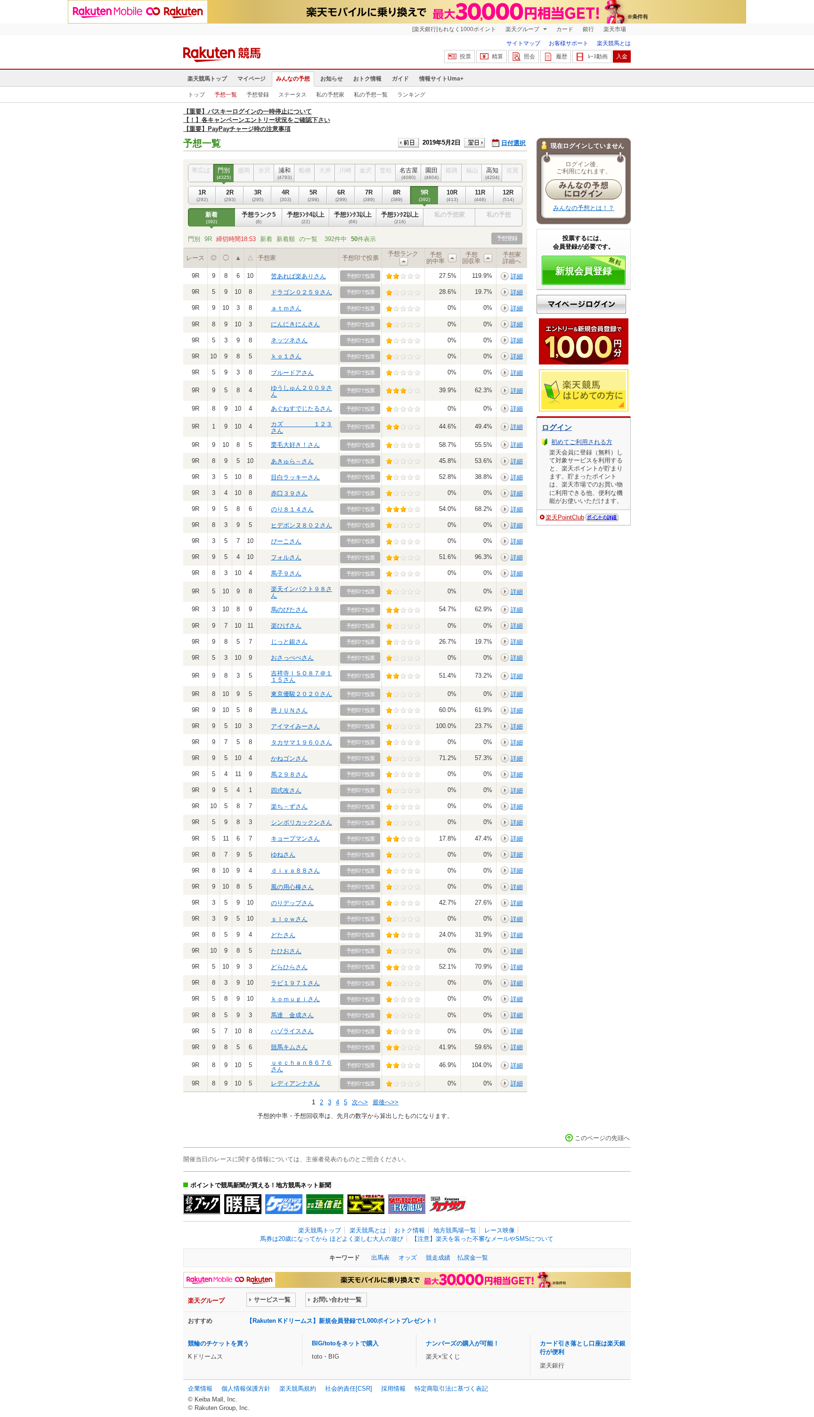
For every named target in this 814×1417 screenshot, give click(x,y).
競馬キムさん (289, 1047)
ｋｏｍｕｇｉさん (295, 999)
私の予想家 (330, 94)
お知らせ (331, 78)
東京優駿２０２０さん (301, 693)
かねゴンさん (289, 758)
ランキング (411, 94)
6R (341, 195)
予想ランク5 (259, 217)
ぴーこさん (286, 541)
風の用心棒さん (292, 887)
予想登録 (257, 94)
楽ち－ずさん (289, 806)
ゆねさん (283, 854)
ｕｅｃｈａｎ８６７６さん (301, 1066)
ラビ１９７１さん (295, 983)
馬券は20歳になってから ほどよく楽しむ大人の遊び (331, 1238)
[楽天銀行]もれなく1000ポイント (454, 29)
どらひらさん (289, 967)
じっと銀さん (289, 641)
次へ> (360, 1102)
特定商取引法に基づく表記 (451, 1388)
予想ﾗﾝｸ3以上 (353, 217)
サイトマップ (523, 43)
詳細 (517, 276)
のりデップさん (292, 903)
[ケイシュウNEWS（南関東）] (283, 1204)
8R (396, 195)
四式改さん (286, 790)
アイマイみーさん (295, 726)
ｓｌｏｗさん (289, 919)
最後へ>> (386, 1102)
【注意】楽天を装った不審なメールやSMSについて (482, 1238)
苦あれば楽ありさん (298, 276)
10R (452, 195)
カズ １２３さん (301, 427)
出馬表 (380, 1257)
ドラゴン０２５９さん (301, 292)
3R (257, 195)
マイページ (251, 78)
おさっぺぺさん (292, 657)
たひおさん (286, 951)
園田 (431, 173)
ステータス (292, 94)
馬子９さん (286, 573)
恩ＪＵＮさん (289, 710)
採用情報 (393, 1388)
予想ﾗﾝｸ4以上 (306, 217)
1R (202, 195)
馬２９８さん (289, 774)
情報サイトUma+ (441, 78)
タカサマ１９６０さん (301, 742)
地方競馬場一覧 (454, 1230)
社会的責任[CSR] (348, 1388)
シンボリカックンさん (301, 822)
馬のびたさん (289, 609)
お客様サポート (568, 43)
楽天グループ (523, 29)
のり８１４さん (292, 509)
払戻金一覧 (472, 1257)
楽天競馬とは (614, 43)
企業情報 (200, 1388)
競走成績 (438, 1257)
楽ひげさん (286, 625)
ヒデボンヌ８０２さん (301, 525)
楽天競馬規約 (297, 1388)
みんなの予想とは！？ (583, 207)
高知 (492, 173)
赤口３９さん (289, 493)
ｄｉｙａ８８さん (295, 870)
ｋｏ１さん (286, 356)
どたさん (283, 935)
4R (285, 195)
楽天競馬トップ (207, 78)
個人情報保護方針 (245, 1388)
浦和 (284, 173)
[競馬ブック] (201, 1204)
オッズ (408, 1257)
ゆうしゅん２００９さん (301, 391)
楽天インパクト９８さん (301, 592)
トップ (196, 94)
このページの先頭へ (602, 1138)
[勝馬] (242, 1204)
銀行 (588, 29)
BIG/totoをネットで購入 (345, 1343)
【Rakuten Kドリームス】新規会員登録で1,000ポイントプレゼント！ (342, 1320)
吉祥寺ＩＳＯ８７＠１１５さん (301, 676)
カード (564, 29)
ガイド (400, 78)
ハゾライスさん (292, 1031)
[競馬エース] (365, 1204)
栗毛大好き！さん (295, 444)
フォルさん (286, 557)
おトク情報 (367, 78)
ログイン (557, 427)
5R (313, 195)
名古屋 (408, 173)
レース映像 (499, 1230)
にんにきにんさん (295, 324)
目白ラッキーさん (295, 477)
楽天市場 (614, 29)
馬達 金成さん (292, 1015)
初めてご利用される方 (581, 441)
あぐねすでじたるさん (301, 408)
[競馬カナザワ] (447, 1204)
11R (480, 195)
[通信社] (324, 1204)
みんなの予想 (293, 78)
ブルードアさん (292, 372)
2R (230, 195)
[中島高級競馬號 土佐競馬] (406, 1204)
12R (508, 195)
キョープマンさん (295, 838)
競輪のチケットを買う (218, 1343)
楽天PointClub (564, 517)
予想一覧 (225, 94)
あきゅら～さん (292, 461)
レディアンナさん (295, 1083)
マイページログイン (581, 304)
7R (368, 195)
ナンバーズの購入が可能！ (462, 1343)
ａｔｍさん (286, 308)
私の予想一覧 (371, 94)
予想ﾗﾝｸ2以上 (400, 217)
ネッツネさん (289, 340)
